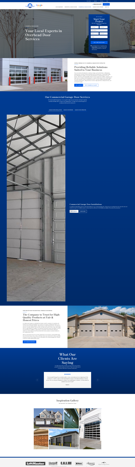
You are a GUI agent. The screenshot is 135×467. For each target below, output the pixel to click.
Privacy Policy (94, 47)
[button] (59, 7)
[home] (34, 5)
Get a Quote (89, 1)
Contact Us (106, 4)
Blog (107, 1)
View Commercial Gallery (91, 85)
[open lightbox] (49, 418)
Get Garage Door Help (29, 341)
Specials (95, 1)
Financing (101, 1)
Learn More (82, 211)
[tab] (55, 110)
